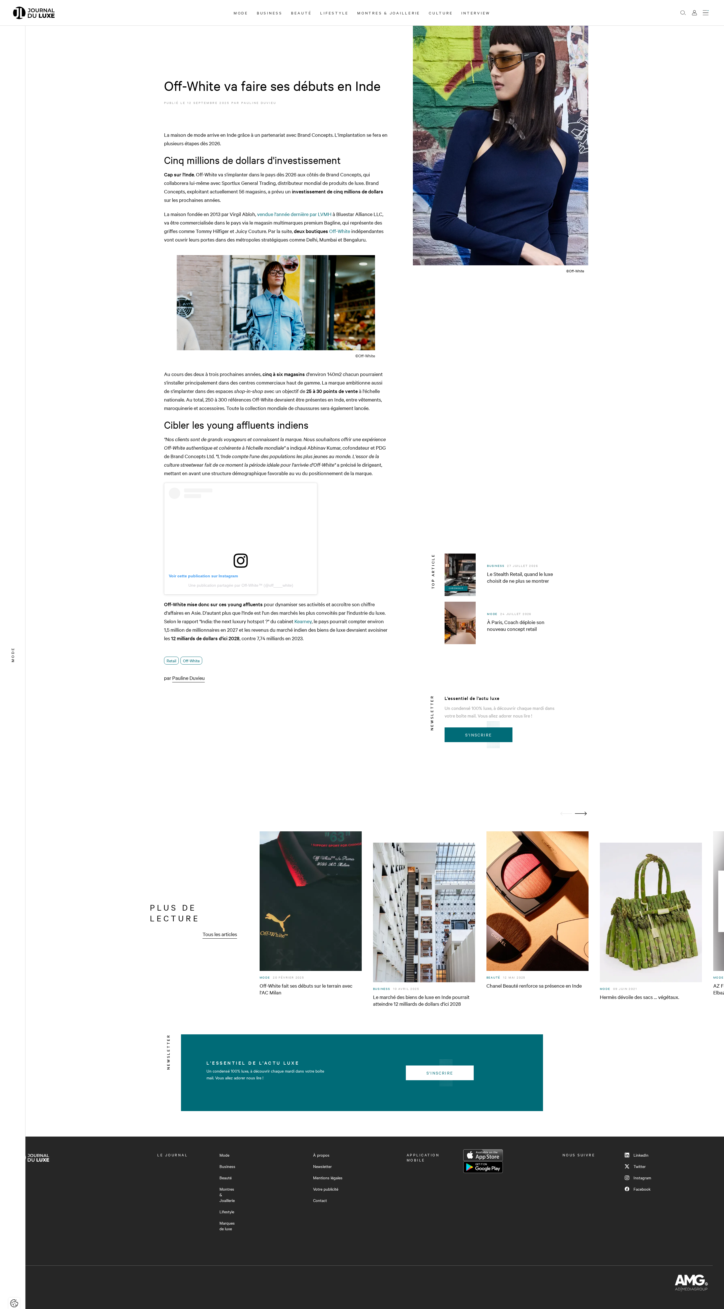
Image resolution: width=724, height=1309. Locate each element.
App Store (483, 1155)
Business (270, 12)
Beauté (301, 12)
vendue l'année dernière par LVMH (294, 214)
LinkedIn (641, 1155)
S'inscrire (478, 735)
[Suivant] (581, 813)
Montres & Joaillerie (388, 12)
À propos (321, 1155)
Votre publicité (325, 1189)
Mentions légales (327, 1177)
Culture (441, 12)
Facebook (642, 1189)
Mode (241, 12)
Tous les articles (219, 934)
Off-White (339, 231)
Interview (475, 12)
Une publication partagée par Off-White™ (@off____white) (240, 585)
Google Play (483, 1167)
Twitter (640, 1166)
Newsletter (322, 1166)
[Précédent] (566, 813)
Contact (320, 1200)
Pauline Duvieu (258, 103)
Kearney (303, 621)
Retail (171, 660)
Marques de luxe (227, 1225)
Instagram (642, 1177)
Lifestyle (334, 12)
